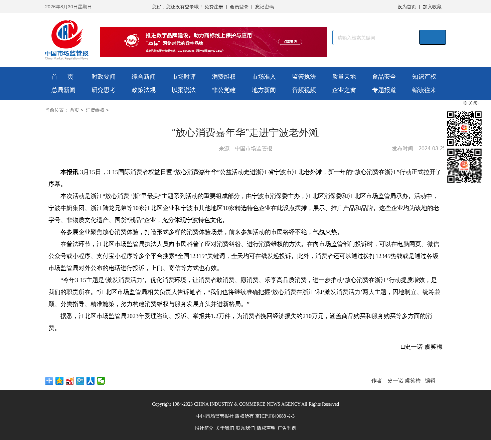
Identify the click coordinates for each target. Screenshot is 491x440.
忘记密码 (264, 6)
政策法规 (144, 90)
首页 (74, 110)
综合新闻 (144, 76)
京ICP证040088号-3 (275, 416)
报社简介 (204, 428)
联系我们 (245, 428)
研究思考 (104, 90)
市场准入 (264, 76)
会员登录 (239, 6)
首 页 (62, 76)
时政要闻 (104, 76)
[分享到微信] (101, 381)
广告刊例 (287, 428)
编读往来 (424, 90)
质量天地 (344, 76)
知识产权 (424, 76)
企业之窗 (344, 90)
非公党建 (224, 90)
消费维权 (224, 76)
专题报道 (384, 90)
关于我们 (224, 428)
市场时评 (184, 76)
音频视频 (304, 90)
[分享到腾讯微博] (80, 381)
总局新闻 (63, 90)
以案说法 (184, 90)
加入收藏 (432, 6)
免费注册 (213, 6)
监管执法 (304, 76)
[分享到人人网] (91, 381)
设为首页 (406, 6)
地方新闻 (264, 90)
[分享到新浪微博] (70, 381)
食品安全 (384, 76)
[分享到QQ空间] (59, 381)
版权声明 (266, 428)
